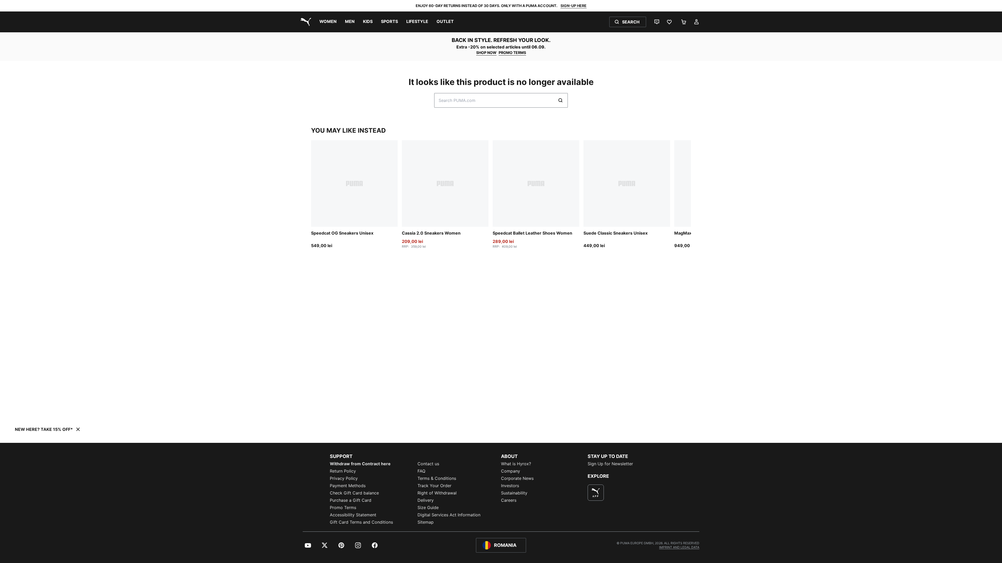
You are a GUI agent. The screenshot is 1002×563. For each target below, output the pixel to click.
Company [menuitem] (510, 471)
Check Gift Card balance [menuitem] (354, 492)
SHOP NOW (486, 52)
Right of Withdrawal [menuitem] (437, 492)
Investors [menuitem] (510, 485)
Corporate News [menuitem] (517, 478)
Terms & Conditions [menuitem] (437, 478)
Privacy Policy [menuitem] (344, 478)
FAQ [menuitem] (421, 471)
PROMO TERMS (512, 52)
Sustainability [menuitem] (514, 492)
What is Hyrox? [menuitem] (516, 463)
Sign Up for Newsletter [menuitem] (610, 463)
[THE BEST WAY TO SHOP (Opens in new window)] (596, 493)
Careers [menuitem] (508, 500)
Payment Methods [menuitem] (348, 485)
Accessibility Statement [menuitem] (353, 514)
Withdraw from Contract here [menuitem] (360, 463)
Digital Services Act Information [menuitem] (449, 514)
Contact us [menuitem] (428, 463)
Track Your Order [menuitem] (434, 485)
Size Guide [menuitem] (428, 507)
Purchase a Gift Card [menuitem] (350, 500)
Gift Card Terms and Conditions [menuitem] (361, 522)
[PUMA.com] (305, 22)
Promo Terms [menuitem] (343, 507)
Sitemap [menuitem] (426, 522)
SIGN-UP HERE (573, 5)
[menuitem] (328, 22)
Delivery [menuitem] (426, 500)
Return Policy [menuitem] (343, 471)
